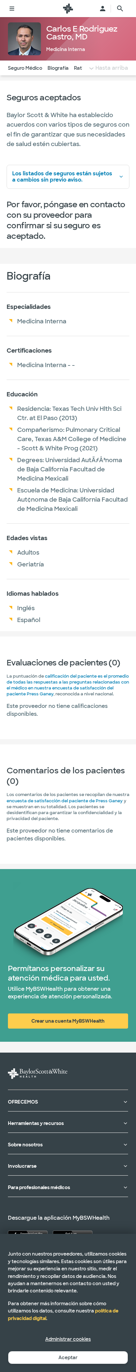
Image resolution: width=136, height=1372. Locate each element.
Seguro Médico (25, 68)
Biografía (58, 68)
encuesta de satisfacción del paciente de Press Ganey (65, 801)
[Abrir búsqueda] (120, 8)
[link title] (68, 8)
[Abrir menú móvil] (12, 8)
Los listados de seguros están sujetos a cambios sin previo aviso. (62, 176)
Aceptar (68, 1357)
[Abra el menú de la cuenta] (103, 8)
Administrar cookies (68, 1339)
